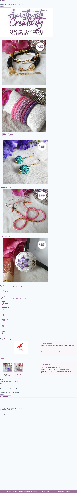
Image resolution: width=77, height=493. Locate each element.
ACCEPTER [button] (67, 491)
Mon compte (3, 0)
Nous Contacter (3, 1)
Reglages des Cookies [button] (61, 491)
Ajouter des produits (14, 381)
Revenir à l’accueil (4, 396)
